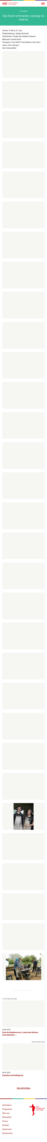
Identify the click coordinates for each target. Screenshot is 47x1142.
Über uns (6, 1113)
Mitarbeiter (7, 1117)
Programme (7, 1109)
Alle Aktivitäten (23, 1088)
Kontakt (5, 1125)
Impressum (7, 1129)
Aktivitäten (6, 1105)
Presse (5, 1121)
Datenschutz (7, 1133)
